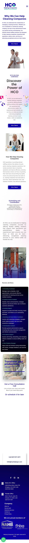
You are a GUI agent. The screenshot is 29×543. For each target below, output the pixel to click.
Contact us (7, 512)
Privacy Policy (8, 514)
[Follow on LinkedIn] (18, 477)
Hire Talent (14, 43)
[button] (3, 539)
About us (7, 506)
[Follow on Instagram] (14, 477)
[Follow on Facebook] (10, 477)
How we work (8, 508)
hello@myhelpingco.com (14, 462)
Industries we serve (9, 510)
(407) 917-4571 (15, 457)
